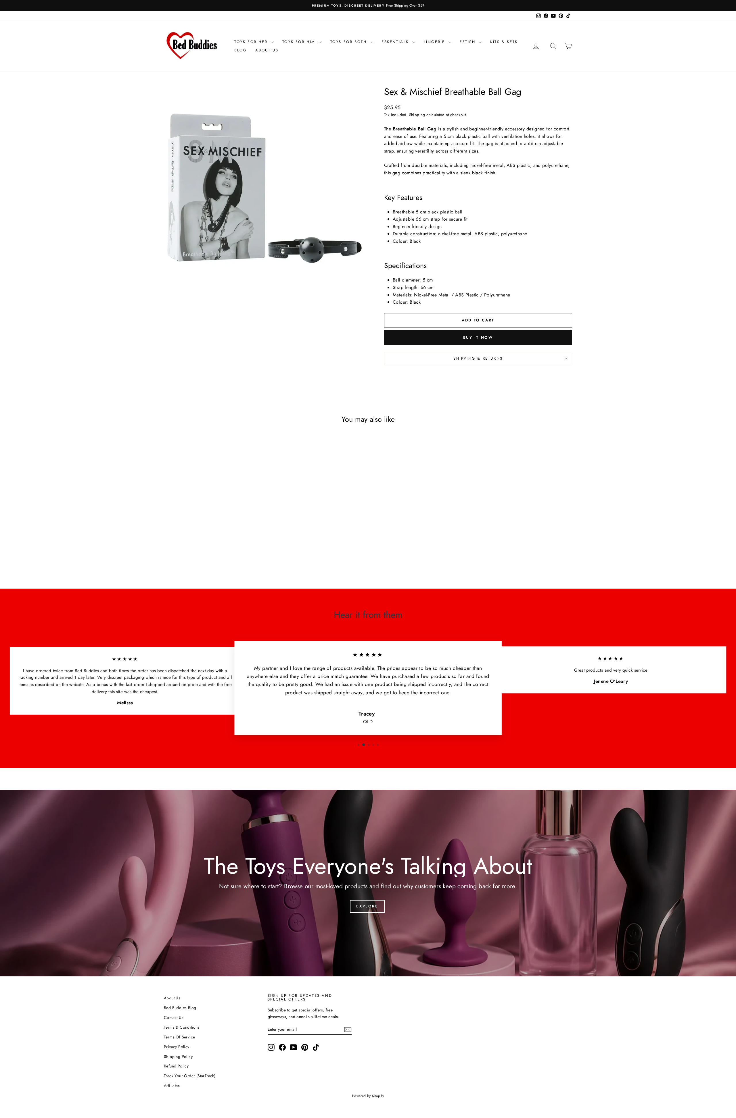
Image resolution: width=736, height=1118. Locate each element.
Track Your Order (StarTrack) (189, 1076)
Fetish (468, 42)
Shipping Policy (178, 1056)
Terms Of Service (179, 1037)
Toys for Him (299, 42)
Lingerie (435, 42)
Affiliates (172, 1085)
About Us (266, 50)
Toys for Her (251, 42)
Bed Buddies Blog (180, 1008)
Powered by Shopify (368, 1095)
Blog (240, 50)
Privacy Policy (176, 1047)
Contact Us (173, 1017)
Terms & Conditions (182, 1027)
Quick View (212, 528)
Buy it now (478, 337)
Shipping (417, 114)
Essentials (396, 42)
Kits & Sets (504, 42)
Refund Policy (176, 1066)
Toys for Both (349, 42)
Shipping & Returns (478, 358)
